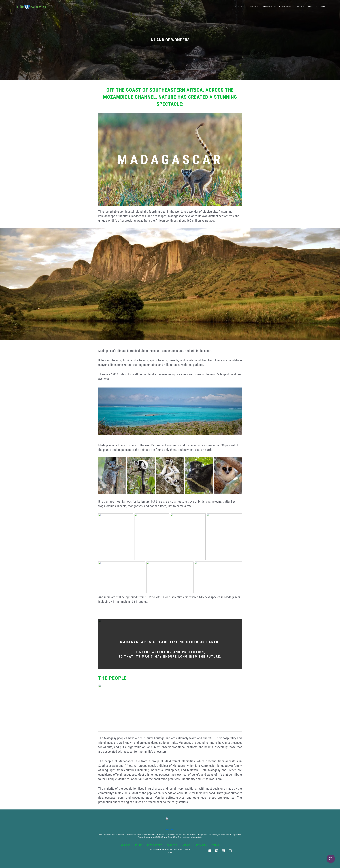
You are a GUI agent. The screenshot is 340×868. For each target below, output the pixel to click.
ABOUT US (125, 845)
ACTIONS (186, 845)
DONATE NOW (170, 830)
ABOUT (299, 7)
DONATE (311, 7)
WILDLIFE (238, 7)
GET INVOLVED (267, 7)
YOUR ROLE (172, 845)
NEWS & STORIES (154, 845)
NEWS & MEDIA (285, 7)
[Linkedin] (223, 850)
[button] (243, 6)
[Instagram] (216, 850)
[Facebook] (209, 850)
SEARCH (215, 845)
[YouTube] (230, 850)
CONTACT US (201, 845)
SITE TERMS (178, 849)
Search (323, 7)
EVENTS (138, 845)
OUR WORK (252, 7)
